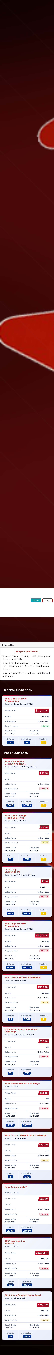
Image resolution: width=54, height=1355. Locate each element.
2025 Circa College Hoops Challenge (26, 1135)
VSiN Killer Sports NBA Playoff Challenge (22, 1030)
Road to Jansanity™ (16, 1187)
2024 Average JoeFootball (15, 1242)
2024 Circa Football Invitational (23, 1295)
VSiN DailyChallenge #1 (12, 871)
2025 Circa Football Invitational (23, 978)
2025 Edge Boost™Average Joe (15, 925)
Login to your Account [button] (27, 652)
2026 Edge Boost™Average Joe (15, 700)
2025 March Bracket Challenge (22, 1083)
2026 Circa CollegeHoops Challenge (16, 816)
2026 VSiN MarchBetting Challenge (15, 762)
